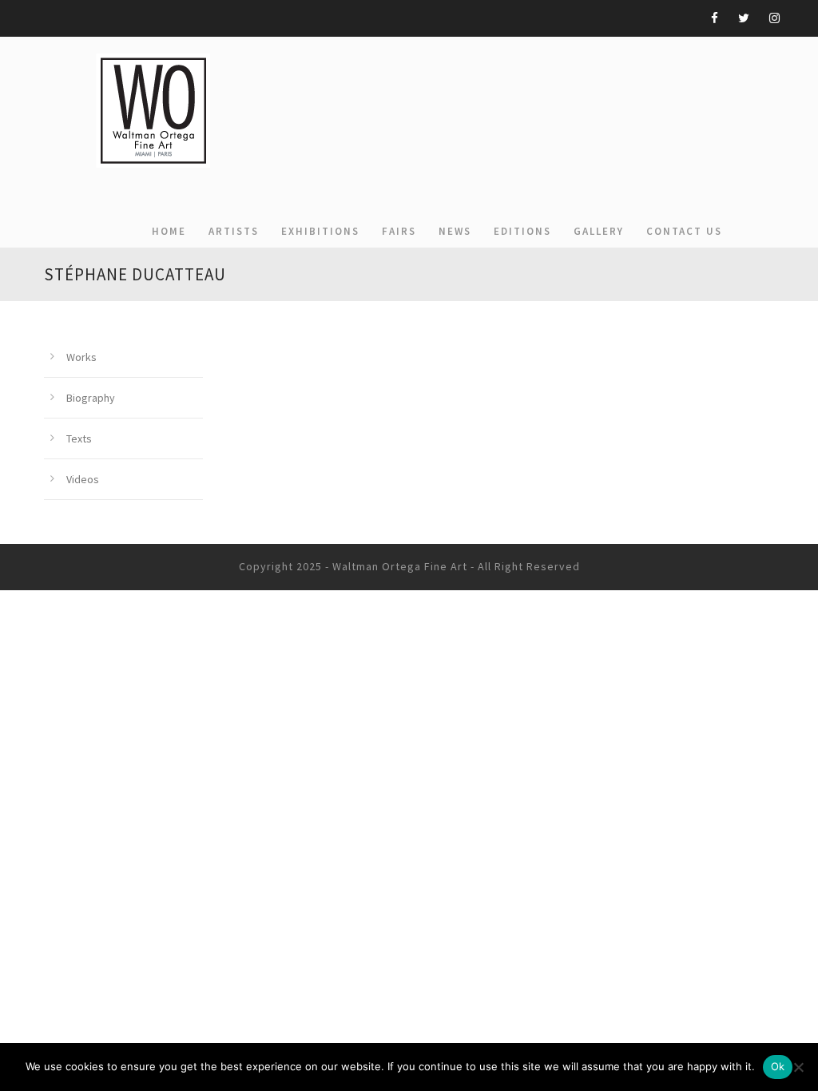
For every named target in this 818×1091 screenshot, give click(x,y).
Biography (90, 398)
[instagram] (774, 18)
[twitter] (743, 18)
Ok (778, 1066)
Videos (82, 479)
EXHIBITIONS (320, 231)
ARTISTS (233, 231)
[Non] (798, 1067)
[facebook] (714, 18)
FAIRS (399, 231)
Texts (79, 438)
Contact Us (684, 231)
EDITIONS (522, 231)
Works (81, 357)
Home (169, 231)
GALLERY (599, 231)
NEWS (455, 231)
